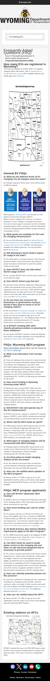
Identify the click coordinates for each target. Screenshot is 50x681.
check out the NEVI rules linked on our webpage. (21, 525)
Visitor (38, 677)
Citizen (12, 677)
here (5, 297)
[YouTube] (31, 666)
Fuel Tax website (21, 297)
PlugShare (20, 76)
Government (30, 677)
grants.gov (14, 250)
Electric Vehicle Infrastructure (16, 58)
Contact (24, 672)
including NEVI (20, 214)
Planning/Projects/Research (22, 56)
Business (20, 677)
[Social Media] (19, 666)
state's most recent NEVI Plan (14, 435)
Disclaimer (32, 672)
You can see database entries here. (17, 589)
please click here (39, 586)
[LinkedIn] (25, 666)
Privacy (17, 672)
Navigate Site (25, 2)
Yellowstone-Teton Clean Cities (15, 339)
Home (7, 56)
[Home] (25, 13)
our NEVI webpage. (13, 350)
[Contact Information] (37, 666)
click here (22, 591)
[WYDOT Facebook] (12, 666)
